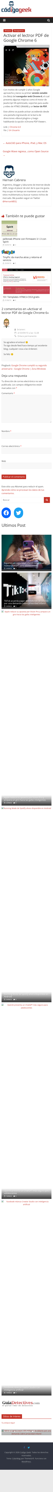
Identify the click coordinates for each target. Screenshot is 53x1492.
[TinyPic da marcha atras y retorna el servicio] (8, 251)
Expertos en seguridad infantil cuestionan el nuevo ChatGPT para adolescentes (25, 564)
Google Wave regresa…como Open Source (25, 153)
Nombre (6, 431)
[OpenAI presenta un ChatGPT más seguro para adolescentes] (26, 1005)
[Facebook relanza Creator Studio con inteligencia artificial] (26, 1201)
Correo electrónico (11, 446)
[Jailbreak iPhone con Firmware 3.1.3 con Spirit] (9, 221)
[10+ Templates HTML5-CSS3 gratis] (26, 269)
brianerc (21, 329)
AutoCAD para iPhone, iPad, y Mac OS (24, 143)
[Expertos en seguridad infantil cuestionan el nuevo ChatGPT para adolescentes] (26, 536)
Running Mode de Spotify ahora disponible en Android (26, 995)
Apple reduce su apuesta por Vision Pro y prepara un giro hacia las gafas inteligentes (25, 798)
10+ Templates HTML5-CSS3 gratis (21, 296)
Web (4, 461)
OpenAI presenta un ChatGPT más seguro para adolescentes (27, 1192)
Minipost (8, 30)
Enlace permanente (27, 336)
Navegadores (19, 30)
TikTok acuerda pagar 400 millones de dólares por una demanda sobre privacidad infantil (26, 602)
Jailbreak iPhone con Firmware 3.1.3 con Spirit (24, 240)
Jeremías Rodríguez (42, 1431)
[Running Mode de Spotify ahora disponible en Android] (26, 808)
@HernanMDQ (10, 201)
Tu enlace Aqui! (8, 1423)
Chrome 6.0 (15, 127)
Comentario (8, 393)
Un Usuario (14, 130)
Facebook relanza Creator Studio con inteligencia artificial (22, 1388)
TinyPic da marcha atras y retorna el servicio (22, 259)
